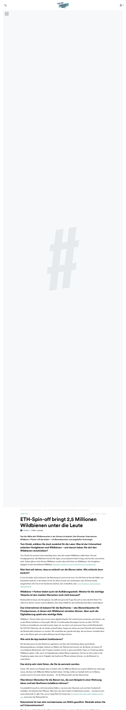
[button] (121, 5)
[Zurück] (63, 14)
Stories (97, 514)
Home (92, 514)
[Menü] (5, 5)
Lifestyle (24, 513)
